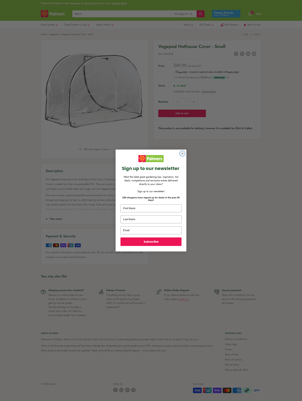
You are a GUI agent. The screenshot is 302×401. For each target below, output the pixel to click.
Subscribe (151, 242)
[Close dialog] (182, 153)
